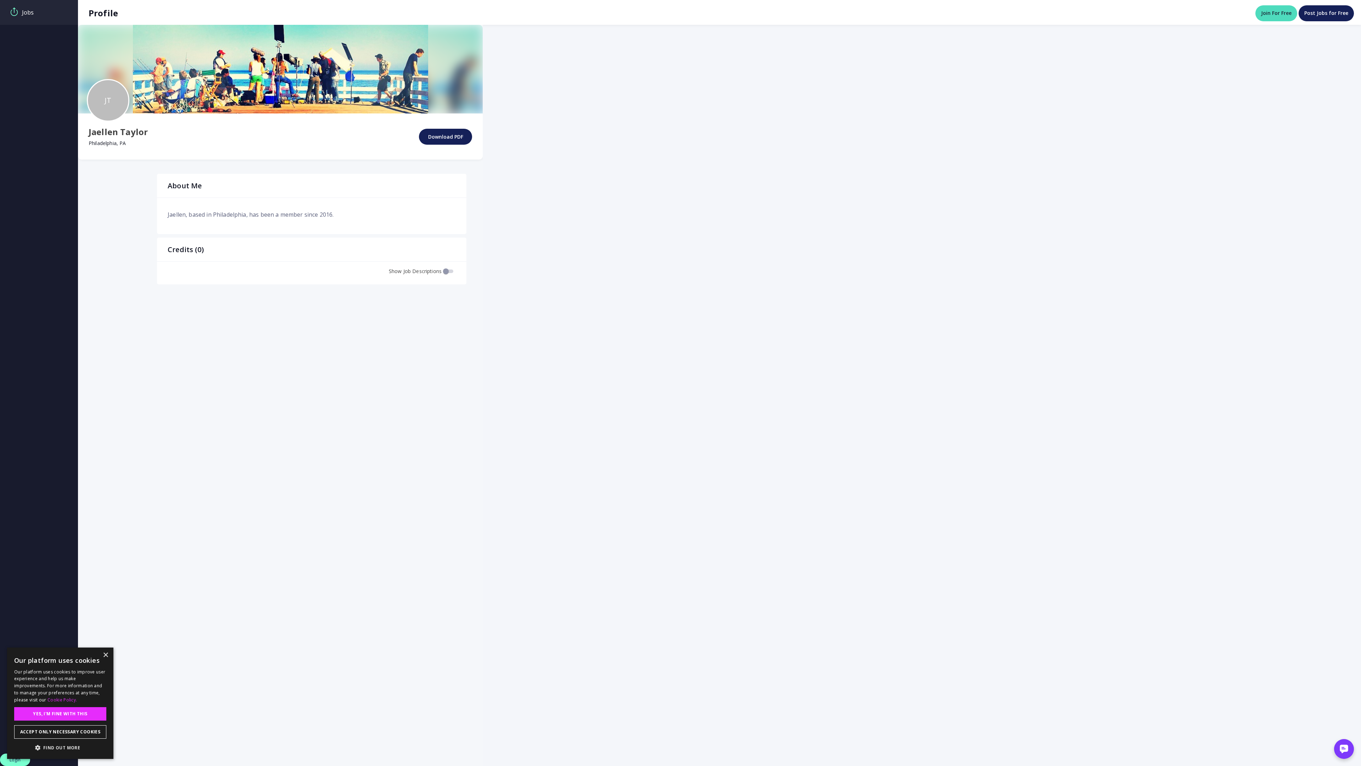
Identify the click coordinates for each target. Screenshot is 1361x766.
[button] (60, 747)
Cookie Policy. (62, 700)
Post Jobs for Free (1326, 13)
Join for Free (1276, 13)
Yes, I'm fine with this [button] (60, 714)
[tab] (39, 12)
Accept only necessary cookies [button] (60, 732)
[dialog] (60, 703)
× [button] (105, 655)
